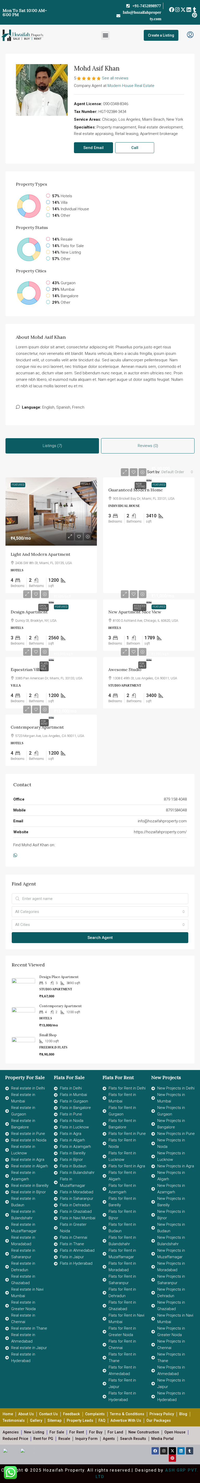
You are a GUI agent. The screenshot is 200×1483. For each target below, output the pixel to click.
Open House (43, 607)
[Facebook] (171, 9)
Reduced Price (139, 607)
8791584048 (176, 810)
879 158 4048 (175, 799)
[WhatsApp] (16, 855)
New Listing (140, 485)
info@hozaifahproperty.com (162, 821)
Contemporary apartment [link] (37, 727)
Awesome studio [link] (124, 669)
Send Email (93, 147)
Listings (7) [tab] (52, 445)
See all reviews (115, 78)
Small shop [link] (48, 1035)
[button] (105, 35)
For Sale (142, 665)
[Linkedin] (189, 9)
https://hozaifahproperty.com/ (160, 832)
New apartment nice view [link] (134, 611)
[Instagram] (177, 9)
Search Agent (100, 937)
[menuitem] (190, 35)
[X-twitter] (183, 9)
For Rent (44, 722)
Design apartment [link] (29, 611)
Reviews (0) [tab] (148, 445)
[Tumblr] (194, 9)
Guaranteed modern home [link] (135, 489)
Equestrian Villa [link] (26, 669)
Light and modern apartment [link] (40, 554)
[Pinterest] (194, 15)
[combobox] (177, 471)
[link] (51, 511)
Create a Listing (161, 35)
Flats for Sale (44, 666)
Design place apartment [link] (59, 977)
